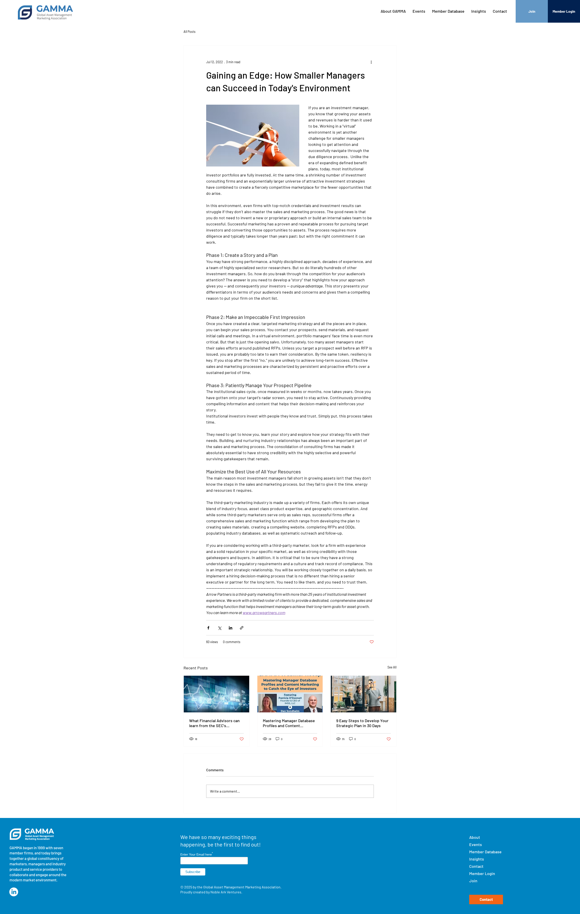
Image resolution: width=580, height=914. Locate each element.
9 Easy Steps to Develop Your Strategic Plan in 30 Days (362, 723)
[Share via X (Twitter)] (219, 628)
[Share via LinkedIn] (230, 628)
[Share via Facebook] (208, 628)
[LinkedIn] (13, 891)
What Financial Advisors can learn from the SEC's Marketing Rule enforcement (214, 723)
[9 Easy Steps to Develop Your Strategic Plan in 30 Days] (363, 694)
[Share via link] (241, 628)
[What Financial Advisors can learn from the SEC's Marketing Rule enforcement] (216, 694)
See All (391, 667)
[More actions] (371, 62)
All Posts (190, 32)
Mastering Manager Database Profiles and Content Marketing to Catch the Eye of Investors (289, 723)
